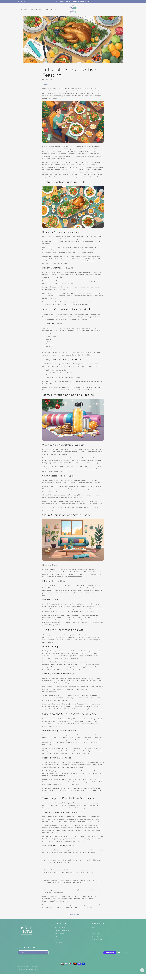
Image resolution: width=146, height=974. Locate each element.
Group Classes (59, 933)
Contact (94, 927)
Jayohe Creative (33, 969)
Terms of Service (97, 939)
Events (57, 936)
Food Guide (58, 942)
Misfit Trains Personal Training (30, 966)
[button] (30, 9)
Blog (56, 939)
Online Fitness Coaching (62, 930)
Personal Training (60, 927)
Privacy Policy (96, 933)
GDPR (93, 930)
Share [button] (46, 84)
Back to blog (74, 914)
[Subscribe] (46, 952)
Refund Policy (96, 936)
